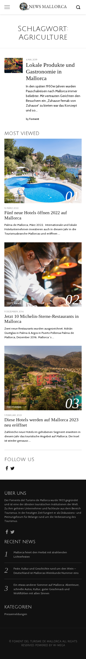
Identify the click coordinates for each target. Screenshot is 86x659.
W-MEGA (59, 645)
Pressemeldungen (15, 614)
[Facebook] (6, 467)
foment (34, 119)
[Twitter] (12, 467)
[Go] (79, 7)
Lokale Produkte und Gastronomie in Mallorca (50, 71)
